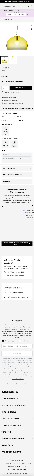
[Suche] (28, 6)
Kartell (19, 116)
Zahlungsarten (10, 418)
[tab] (17, 392)
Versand (6, 432)
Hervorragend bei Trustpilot (20, 1)
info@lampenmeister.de (15, 276)
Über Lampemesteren (13, 438)
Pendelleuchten (8, 19)
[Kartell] (11, 76)
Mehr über (7, 445)
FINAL (16, 15)
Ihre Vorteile (9, 412)
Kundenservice (10, 392)
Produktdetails (9, 168)
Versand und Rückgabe (14, 405)
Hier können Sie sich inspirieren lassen (16, 244)
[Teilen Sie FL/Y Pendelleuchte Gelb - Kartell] (31, 28)
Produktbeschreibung (12, 175)
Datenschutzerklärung (18, 379)
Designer (6, 181)
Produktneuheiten (12, 452)
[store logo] (13, 6)
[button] (4, 60)
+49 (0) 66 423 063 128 (15, 272)
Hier (21, 12)
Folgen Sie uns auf (12, 425)
